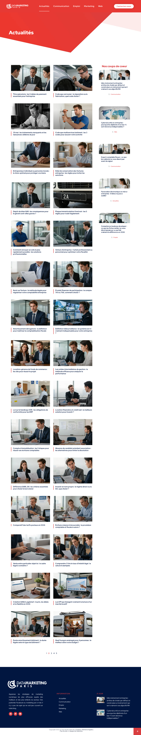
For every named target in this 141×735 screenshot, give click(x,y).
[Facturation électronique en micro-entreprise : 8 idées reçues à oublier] (114, 186)
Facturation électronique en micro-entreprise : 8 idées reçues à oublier (114, 194)
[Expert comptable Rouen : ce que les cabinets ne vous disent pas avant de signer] (114, 151)
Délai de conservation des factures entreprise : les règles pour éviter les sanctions (70, 173)
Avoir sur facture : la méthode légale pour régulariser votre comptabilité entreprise (29, 291)
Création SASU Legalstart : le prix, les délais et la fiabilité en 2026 (31, 603)
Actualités (44, 6)
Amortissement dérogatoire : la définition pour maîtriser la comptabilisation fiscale (30, 330)
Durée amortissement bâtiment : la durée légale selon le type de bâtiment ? (29, 641)
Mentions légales (87, 730)
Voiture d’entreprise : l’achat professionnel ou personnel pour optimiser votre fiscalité (73, 251)
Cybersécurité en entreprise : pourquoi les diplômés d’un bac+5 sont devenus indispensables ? (113, 125)
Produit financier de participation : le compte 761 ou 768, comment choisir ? (73, 291)
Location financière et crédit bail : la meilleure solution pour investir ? (73, 411)
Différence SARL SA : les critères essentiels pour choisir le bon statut (30, 488)
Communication (61, 6)
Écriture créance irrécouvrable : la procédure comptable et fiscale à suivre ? (73, 526)
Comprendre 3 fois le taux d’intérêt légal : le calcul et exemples (73, 564)
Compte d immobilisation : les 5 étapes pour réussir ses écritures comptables (31, 449)
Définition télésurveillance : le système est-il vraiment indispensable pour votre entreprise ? (73, 331)
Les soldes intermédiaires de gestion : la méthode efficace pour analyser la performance (71, 371)
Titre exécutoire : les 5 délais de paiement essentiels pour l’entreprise (29, 95)
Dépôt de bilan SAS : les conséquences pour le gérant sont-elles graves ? (30, 212)
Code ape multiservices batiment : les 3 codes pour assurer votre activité (71, 133)
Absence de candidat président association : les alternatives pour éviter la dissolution (73, 449)
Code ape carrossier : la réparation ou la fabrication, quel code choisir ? (71, 95)
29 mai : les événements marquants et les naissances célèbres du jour (29, 133)
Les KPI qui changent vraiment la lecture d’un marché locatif (73, 603)
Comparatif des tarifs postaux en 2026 (29, 525)
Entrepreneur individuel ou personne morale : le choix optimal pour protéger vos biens (31, 172)
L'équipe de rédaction (75, 731)
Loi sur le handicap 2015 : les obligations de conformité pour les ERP (30, 411)
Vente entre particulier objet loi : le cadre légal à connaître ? (29, 564)
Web (100, 6)
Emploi (76, 6)
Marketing (89, 6)
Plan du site (63, 731)
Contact (78, 730)
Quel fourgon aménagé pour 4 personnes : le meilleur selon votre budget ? (73, 641)
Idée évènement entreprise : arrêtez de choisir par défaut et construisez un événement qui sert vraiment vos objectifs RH (114, 86)
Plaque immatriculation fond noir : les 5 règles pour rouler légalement (71, 212)
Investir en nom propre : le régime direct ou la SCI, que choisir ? (73, 488)
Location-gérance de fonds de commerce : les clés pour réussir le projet (30, 370)
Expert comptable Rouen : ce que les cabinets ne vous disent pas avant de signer (114, 159)
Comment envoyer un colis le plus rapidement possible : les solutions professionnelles (27, 252)
